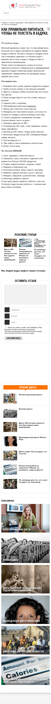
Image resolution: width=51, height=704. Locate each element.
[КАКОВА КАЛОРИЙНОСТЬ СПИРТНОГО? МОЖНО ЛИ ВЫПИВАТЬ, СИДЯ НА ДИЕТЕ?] (25, 657)
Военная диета (25, 409)
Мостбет (40, 699)
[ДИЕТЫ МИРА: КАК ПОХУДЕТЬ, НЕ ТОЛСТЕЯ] (25, 627)
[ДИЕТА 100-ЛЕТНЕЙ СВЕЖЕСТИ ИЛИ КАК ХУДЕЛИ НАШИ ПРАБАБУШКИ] (25, 566)
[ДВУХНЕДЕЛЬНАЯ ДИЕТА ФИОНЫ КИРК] (25, 596)
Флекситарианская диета (30, 395)
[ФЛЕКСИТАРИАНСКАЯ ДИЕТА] (25, 505)
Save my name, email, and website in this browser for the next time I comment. (23, 328)
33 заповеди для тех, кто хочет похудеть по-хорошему (33, 481)
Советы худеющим (16, 23)
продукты (31, 106)
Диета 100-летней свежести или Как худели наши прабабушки (10, 254)
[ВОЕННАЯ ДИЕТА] (25, 535)
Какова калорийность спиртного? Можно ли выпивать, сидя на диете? (25, 255)
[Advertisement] (25, 210)
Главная (4, 23)
